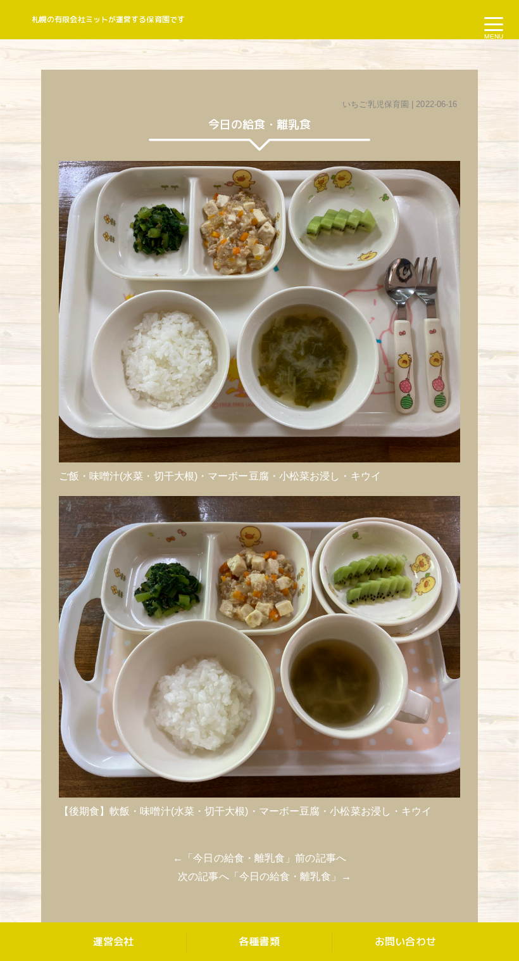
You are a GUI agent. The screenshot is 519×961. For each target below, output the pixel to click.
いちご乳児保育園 (375, 104)
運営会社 (113, 941)
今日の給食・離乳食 (239, 858)
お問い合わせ (405, 941)
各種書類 (259, 941)
